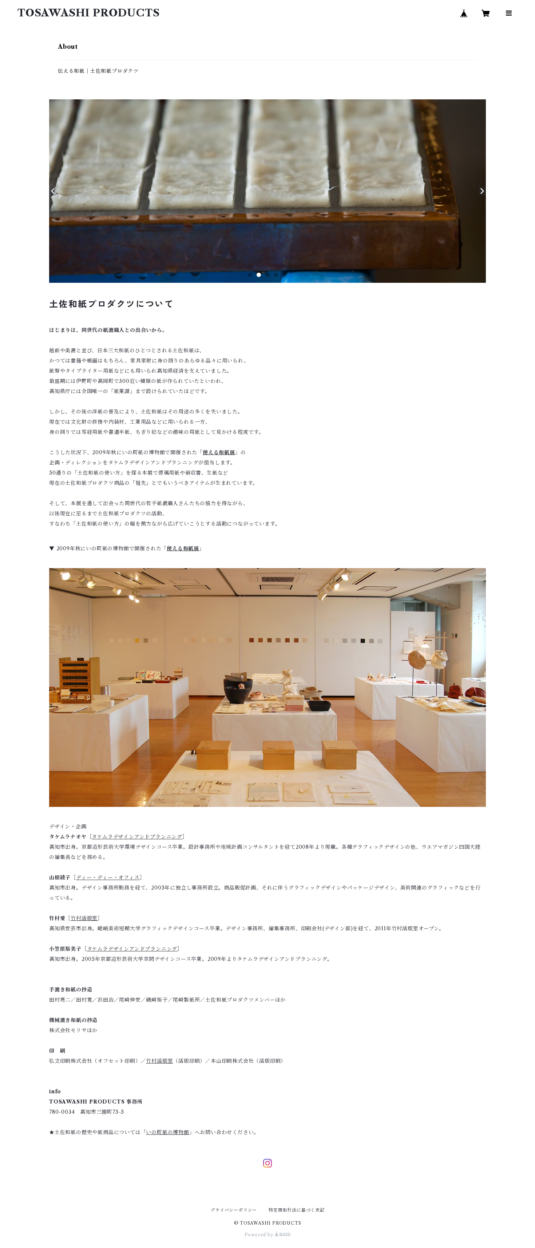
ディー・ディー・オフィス (108, 877)
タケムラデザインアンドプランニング (137, 836)
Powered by (260, 1234)
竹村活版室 (84, 918)
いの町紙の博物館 (167, 1132)
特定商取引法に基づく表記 (297, 1210)
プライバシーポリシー (233, 1210)
